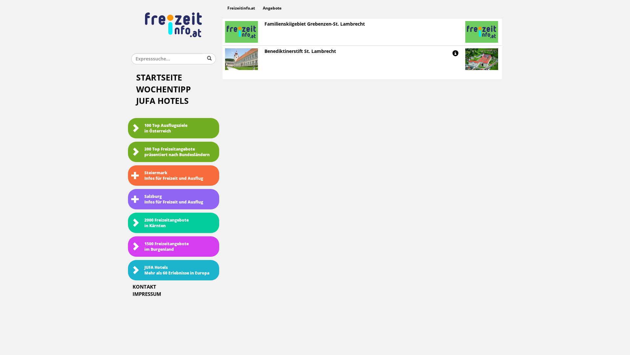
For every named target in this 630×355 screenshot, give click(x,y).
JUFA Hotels (162, 101)
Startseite (159, 78)
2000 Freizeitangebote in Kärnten (166, 223)
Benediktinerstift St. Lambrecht (300, 51)
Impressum (147, 294)
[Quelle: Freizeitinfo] (241, 59)
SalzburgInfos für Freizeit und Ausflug (173, 199)
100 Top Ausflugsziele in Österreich (165, 128)
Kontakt (144, 287)
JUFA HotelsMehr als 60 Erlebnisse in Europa (176, 270)
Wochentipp (163, 89)
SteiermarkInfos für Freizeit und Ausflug (173, 176)
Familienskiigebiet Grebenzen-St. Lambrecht (314, 24)
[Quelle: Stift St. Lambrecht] (481, 59)
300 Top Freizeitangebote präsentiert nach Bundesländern (177, 152)
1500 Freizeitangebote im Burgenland (166, 247)
